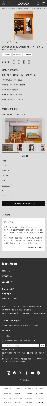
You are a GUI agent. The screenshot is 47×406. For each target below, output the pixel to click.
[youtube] (32, 373)
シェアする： (6, 62)
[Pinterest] (14, 373)
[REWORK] (39, 402)
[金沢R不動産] (7, 393)
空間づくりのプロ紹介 (9, 298)
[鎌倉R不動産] (39, 389)
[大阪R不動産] (29, 393)
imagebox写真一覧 (36, 8)
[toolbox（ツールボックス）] (23, 3)
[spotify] (38, 373)
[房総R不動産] (29, 389)
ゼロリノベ (11, 42)
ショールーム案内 (8, 289)
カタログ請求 (6, 294)
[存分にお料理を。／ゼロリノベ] (23, 130)
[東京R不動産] (7, 389)
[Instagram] (8, 373)
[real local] (29, 402)
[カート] (9, 3)
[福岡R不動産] (7, 398)
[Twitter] (20, 373)
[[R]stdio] (18, 402)
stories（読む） (11, 8)
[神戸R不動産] (39, 393)
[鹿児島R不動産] (18, 398)
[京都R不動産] (18, 393)
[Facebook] (26, 373)
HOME (3, 8)
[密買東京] (7, 402)
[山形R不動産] (18, 389)
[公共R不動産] (39, 398)
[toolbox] (9, 263)
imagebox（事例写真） (23, 8)
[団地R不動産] (29, 398)
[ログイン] (3, 3)
